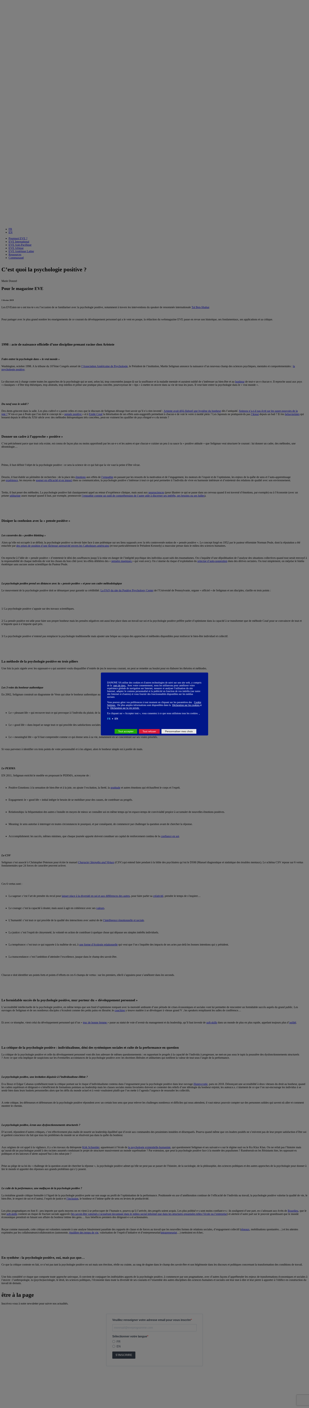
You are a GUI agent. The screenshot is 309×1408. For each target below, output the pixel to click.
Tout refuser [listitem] (149, 731)
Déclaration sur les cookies (186, 705)
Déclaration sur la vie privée (125, 708)
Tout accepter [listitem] (126, 731)
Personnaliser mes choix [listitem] (179, 731)
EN (116, 718)
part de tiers (119, 685)
